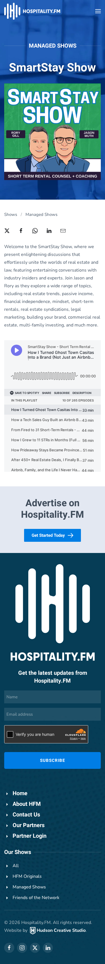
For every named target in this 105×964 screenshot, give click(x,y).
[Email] (63, 230)
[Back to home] (32, 11)
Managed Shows (52, 46)
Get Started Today (48, 535)
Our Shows (17, 852)
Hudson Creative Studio (61, 930)
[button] (98, 11)
